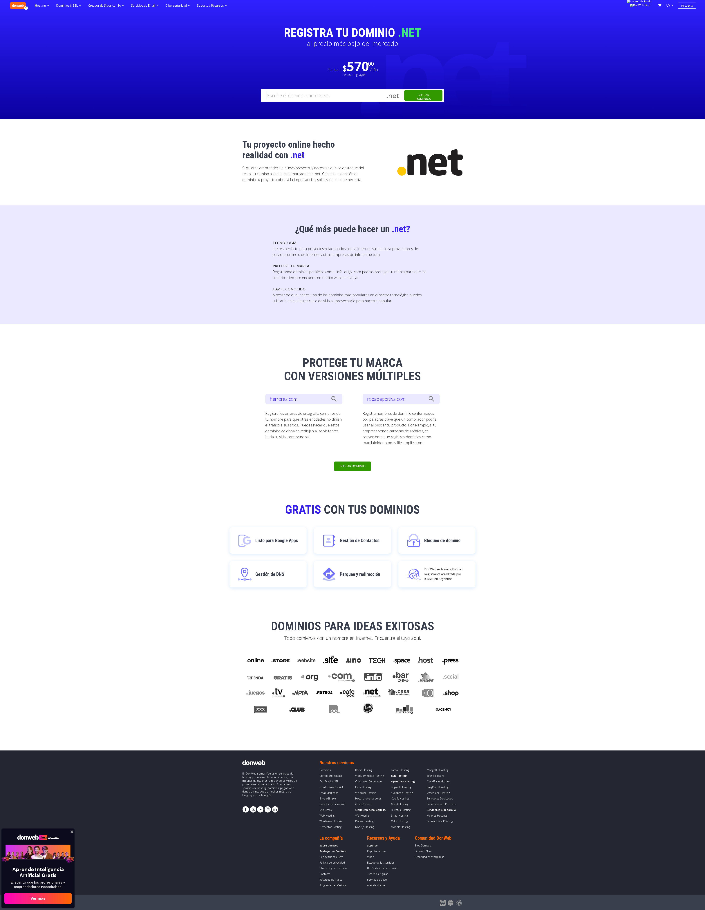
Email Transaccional (331, 787)
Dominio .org (310, 677)
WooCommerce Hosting (369, 775)
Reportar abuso (376, 851)
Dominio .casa (399, 693)
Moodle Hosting (400, 827)
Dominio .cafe (347, 693)
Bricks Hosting (363, 770)
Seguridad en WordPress (429, 857)
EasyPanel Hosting (437, 787)
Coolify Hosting (400, 798)
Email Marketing (328, 793)
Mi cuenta (687, 5)
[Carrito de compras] (659, 5)
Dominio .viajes (425, 677)
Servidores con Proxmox (441, 804)
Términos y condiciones (333, 868)
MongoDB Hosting (437, 770)
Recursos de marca (330, 879)
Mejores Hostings (437, 815)
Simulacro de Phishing (440, 821)
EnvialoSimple (327, 798)
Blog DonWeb (423, 845)
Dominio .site (331, 660)
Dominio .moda (300, 693)
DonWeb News (423, 851)
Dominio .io (426, 693)
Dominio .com (341, 677)
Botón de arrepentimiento (382, 868)
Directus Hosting (401, 810)
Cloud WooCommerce (368, 781)
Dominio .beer (367, 710)
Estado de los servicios (381, 862)
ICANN (429, 579)
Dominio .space (402, 660)
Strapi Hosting (399, 815)
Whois (370, 857)
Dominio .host (425, 660)
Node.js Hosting (364, 827)
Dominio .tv (278, 693)
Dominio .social (450, 677)
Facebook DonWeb (245, 809)
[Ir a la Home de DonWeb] (17, 5)
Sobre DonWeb (328, 845)
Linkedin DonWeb (275, 809)
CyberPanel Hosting (438, 793)
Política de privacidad (332, 862)
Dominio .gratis (282, 677)
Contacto (324, 874)
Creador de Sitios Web (332, 804)
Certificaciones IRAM (331, 857)
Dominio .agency (443, 710)
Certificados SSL (329, 781)
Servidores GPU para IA (441, 810)
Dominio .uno (354, 660)
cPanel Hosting (435, 775)
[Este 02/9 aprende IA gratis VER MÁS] (640, 4)
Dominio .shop (450, 693)
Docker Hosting (364, 821)
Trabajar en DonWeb (332, 851)
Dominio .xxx (260, 710)
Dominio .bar (400, 677)
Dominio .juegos (255, 693)
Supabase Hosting (402, 793)
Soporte (372, 845)
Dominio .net (371, 693)
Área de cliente (376, 885)
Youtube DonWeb (260, 809)
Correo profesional (330, 775)
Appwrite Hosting (401, 787)
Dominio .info (374, 677)
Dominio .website (306, 660)
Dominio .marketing (404, 710)
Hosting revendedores (368, 798)
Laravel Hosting (400, 770)
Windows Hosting (365, 793)
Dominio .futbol (324, 693)
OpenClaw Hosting (403, 781)
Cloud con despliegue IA (370, 810)
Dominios (325, 770)
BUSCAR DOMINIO (352, 466)
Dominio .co (334, 710)
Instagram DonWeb (267, 809)
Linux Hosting (363, 787)
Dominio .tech (377, 660)
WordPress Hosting (330, 821)
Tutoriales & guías (377, 874)
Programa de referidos (332, 885)
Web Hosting (327, 815)
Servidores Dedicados (440, 798)
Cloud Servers (363, 804)
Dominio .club (297, 710)
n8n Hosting (399, 775)
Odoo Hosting (399, 821)
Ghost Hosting (399, 804)
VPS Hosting (362, 815)
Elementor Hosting (330, 827)
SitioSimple (326, 810)
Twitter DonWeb (253, 809)
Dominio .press (450, 660)
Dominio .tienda (255, 677)
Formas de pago (377, 879)
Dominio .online (255, 660)
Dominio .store (280, 660)
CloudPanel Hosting (438, 781)
